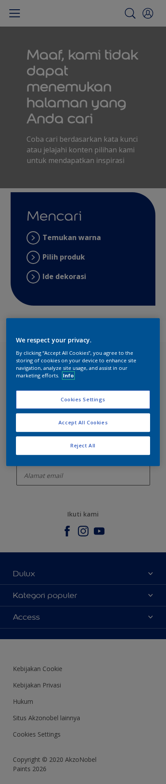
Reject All (83, 445)
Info (68, 375)
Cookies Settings (83, 399)
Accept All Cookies (83, 422)
